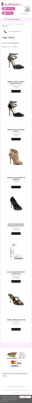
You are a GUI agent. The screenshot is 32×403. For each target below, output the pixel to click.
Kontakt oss (14, 386)
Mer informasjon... (13, 401)
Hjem (3, 24)
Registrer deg (22, 386)
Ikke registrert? (15, 19)
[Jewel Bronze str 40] (16, 299)
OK (25, 397)
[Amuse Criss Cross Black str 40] (16, 61)
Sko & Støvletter (19, 24)
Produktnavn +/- (14, 43)
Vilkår (8, 386)
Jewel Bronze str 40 (16, 320)
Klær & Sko (10, 24)
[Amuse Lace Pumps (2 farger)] (16, 157)
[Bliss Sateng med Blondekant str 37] (16, 203)
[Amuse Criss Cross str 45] (16, 109)
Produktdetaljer (16, 91)
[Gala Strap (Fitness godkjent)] (16, 251)
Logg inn (9, 19)
